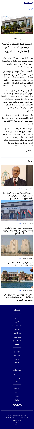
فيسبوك (16, 388)
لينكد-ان (17, 400)
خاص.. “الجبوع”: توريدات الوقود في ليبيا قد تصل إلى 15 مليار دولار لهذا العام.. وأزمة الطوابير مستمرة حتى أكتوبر (18, 196)
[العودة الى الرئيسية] (28, 3)
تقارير (17, 321)
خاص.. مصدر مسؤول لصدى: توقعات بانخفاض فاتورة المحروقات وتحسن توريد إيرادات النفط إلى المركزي (18, 230)
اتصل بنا (17, 355)
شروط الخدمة (17, 377)
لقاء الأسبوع (17, 341)
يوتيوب (17, 396)
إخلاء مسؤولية (17, 370)
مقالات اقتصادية (17, 325)
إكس (16, 392)
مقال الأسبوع (17, 333)
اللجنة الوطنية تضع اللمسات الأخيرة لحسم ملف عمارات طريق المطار (17, 264)
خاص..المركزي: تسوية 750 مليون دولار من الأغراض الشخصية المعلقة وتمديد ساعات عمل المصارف (18, 297)
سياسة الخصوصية (17, 373)
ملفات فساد (17, 329)
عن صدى (17, 351)
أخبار (12, 39)
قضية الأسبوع (17, 337)
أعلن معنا (17, 359)
